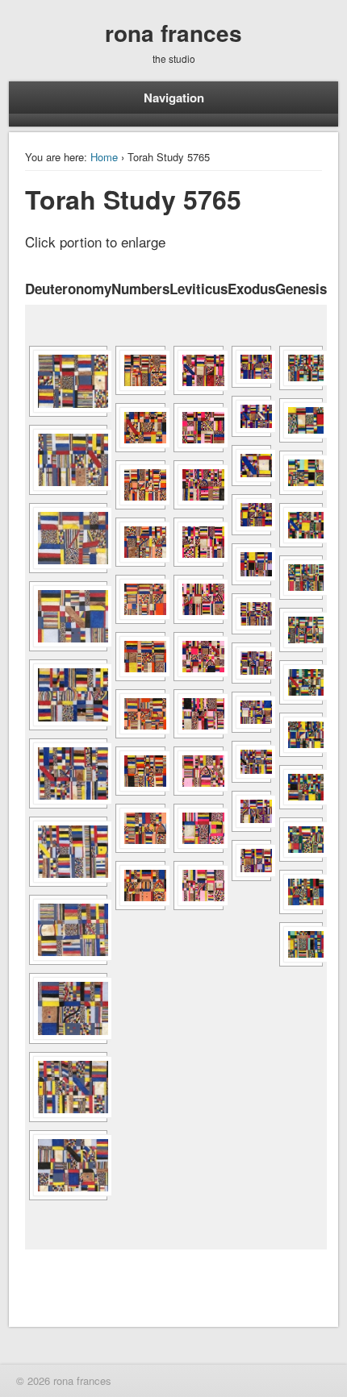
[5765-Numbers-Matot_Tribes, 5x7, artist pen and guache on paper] (140, 828)
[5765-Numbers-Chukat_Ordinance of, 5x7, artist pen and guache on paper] (140, 656)
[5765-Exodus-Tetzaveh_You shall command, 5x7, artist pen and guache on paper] (251, 712)
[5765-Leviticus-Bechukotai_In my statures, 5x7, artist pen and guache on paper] (198, 885)
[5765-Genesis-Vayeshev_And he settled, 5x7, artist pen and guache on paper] (301, 787)
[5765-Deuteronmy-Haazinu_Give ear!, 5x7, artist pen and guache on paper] (68, 1087)
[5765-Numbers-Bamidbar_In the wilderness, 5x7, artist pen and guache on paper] (140, 370)
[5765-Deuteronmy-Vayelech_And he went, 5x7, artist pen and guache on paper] (68, 1008)
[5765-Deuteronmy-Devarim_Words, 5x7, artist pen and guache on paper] (68, 381)
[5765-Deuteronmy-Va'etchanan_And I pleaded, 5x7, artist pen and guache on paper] (68, 460)
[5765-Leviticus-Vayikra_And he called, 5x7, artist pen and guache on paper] (198, 370)
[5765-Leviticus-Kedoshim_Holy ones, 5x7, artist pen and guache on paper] (198, 713)
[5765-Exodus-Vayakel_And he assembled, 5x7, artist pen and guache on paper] (251, 811)
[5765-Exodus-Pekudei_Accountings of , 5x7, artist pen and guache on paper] (251, 860)
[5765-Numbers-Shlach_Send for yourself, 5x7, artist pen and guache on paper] (140, 542)
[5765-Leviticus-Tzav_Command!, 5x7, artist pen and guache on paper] (198, 427)
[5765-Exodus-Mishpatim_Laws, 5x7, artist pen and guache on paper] (251, 613)
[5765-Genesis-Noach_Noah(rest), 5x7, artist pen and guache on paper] (301, 420)
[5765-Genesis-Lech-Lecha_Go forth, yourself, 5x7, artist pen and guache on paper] (301, 473)
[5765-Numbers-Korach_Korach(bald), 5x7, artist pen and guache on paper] (140, 599)
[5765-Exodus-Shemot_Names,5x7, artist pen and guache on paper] (251, 366)
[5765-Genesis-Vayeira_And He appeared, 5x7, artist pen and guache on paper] (301, 525)
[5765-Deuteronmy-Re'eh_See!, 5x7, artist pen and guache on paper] (68, 616)
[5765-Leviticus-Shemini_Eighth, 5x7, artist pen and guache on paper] (198, 484)
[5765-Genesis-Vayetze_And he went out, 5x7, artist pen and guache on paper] (301, 682)
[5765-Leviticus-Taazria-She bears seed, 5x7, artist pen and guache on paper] (198, 542)
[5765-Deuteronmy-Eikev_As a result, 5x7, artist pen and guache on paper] (68, 538)
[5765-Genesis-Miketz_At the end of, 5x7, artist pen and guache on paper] (301, 839)
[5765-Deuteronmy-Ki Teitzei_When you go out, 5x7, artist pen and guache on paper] (68, 773)
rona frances (173, 32)
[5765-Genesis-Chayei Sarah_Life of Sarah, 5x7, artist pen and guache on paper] (301, 577)
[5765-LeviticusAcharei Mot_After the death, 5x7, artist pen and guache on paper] (198, 656)
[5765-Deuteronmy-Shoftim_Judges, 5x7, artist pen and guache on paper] (68, 694)
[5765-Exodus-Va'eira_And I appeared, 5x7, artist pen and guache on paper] (251, 416)
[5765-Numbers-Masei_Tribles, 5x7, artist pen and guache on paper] (140, 885)
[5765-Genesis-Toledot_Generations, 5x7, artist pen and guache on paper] (301, 630)
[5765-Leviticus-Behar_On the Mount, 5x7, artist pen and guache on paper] (198, 828)
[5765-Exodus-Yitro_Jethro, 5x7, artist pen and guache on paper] (251, 563)
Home (104, 156)
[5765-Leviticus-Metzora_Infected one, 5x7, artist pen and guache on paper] (198, 599)
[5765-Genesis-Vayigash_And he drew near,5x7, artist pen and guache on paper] (301, 892)
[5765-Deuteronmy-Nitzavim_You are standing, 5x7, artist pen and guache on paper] (68, 930)
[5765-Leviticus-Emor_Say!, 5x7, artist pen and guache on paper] (198, 771)
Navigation (174, 97)
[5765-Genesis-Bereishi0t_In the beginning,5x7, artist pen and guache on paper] (301, 368)
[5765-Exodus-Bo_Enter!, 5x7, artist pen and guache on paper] (251, 465)
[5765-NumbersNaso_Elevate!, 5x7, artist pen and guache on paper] (140, 427)
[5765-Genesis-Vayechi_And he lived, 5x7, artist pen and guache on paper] (301, 944)
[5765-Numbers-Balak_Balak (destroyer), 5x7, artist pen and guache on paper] (140, 713)
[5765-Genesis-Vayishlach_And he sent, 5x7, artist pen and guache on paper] (301, 735)
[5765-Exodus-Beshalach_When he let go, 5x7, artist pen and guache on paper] (251, 514)
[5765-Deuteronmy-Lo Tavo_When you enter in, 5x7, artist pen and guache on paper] (68, 852)
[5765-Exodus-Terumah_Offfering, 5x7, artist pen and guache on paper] (251, 663)
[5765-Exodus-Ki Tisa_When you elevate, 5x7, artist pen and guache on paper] (251, 761)
